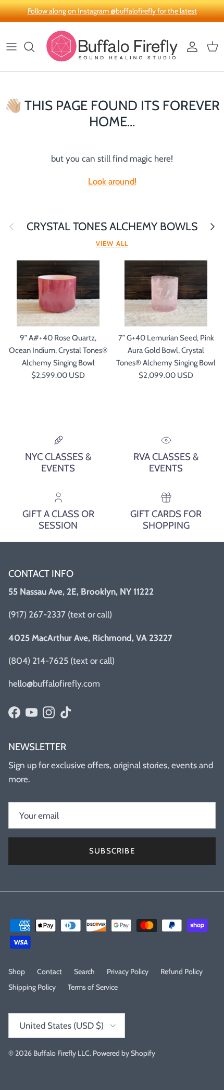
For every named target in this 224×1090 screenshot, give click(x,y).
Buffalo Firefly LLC (61, 1053)
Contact (49, 971)
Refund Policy (181, 971)
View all (112, 243)
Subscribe (112, 851)
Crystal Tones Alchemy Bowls (112, 226)
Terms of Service (93, 987)
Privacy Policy (127, 971)
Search (84, 971)
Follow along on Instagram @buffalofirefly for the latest (112, 11)
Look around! (112, 181)
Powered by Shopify (124, 1053)
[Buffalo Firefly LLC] (112, 46)
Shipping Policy (32, 987)
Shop (16, 971)
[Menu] (11, 46)
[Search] (34, 46)
